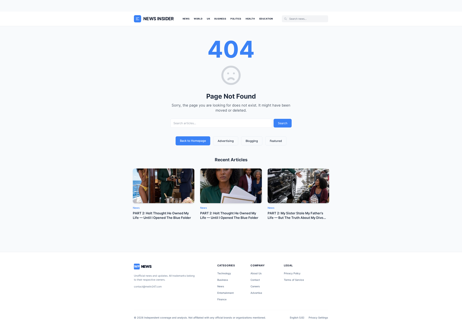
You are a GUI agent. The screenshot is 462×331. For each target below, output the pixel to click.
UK (208, 18)
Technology (224, 273)
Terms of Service (294, 279)
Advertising (226, 141)
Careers (255, 286)
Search (282, 123)
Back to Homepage (193, 140)
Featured (276, 141)
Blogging (252, 141)
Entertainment (225, 292)
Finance (221, 299)
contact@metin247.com (148, 286)
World (198, 18)
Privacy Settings (318, 317)
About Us (256, 273)
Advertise (256, 292)
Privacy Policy (292, 273)
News (186, 18)
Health (250, 18)
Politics (235, 18)
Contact (255, 279)
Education (266, 18)
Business (220, 18)
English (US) (297, 317)
